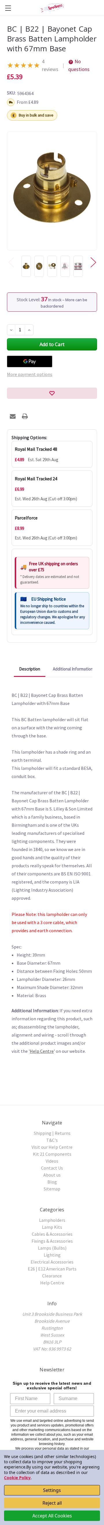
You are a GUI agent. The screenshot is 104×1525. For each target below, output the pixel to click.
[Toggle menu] (8, 8)
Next (93, 262)
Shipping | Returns (52, 1133)
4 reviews (50, 65)
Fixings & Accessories (52, 1241)
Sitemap (52, 1189)
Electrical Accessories (52, 1262)
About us (52, 1175)
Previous (11, 262)
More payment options (29, 374)
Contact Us (52, 1168)
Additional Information (73, 669)
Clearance (52, 1276)
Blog (52, 1182)
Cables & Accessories (52, 1234)
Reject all (52, 1503)
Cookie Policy (17, 1477)
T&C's (52, 1140)
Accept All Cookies (52, 1516)
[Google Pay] (29, 361)
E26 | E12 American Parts (52, 1269)
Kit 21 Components (52, 1154)
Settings (52, 1490)
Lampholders (52, 1220)
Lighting (52, 1255)
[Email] (13, 416)
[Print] (25, 416)
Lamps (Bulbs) (52, 1248)
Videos (52, 1161)
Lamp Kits (52, 1227)
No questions (79, 65)
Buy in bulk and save (36, 115)
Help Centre (42, 1051)
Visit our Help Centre (52, 1147)
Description (29, 669)
